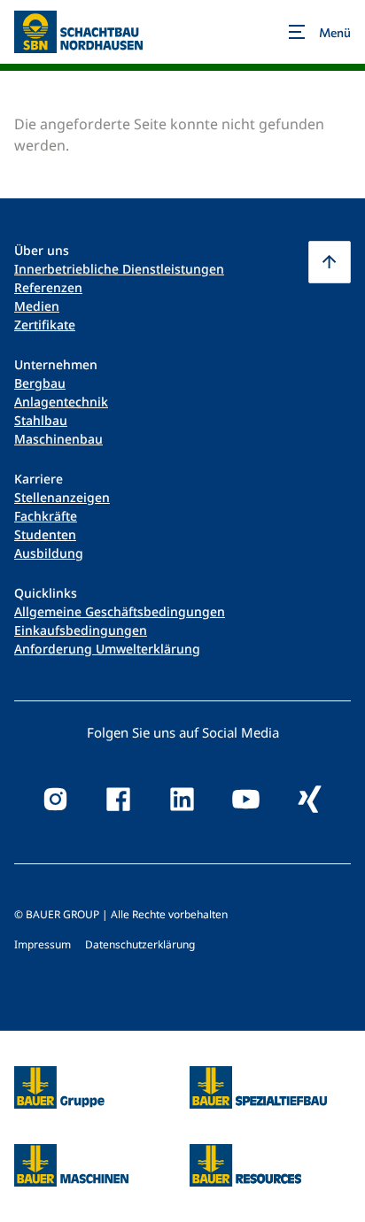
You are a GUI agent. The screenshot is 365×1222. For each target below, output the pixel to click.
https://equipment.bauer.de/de (71, 1154)
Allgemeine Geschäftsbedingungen (119, 611)
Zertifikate (44, 324)
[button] (329, 262)
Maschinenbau (58, 438)
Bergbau (40, 383)
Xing (310, 799)
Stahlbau (40, 420)
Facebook (118, 799)
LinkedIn (182, 799)
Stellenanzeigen (62, 497)
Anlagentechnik (61, 401)
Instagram (55, 799)
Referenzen (48, 287)
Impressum (42, 944)
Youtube (246, 799)
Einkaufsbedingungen (80, 630)
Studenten (45, 534)
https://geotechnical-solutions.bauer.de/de (258, 1087)
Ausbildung (48, 553)
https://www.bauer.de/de (59, 1077)
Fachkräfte (45, 515)
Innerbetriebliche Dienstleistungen (119, 268)
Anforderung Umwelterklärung (107, 648)
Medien (36, 306)
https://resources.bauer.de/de (245, 1154)
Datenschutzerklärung (140, 944)
